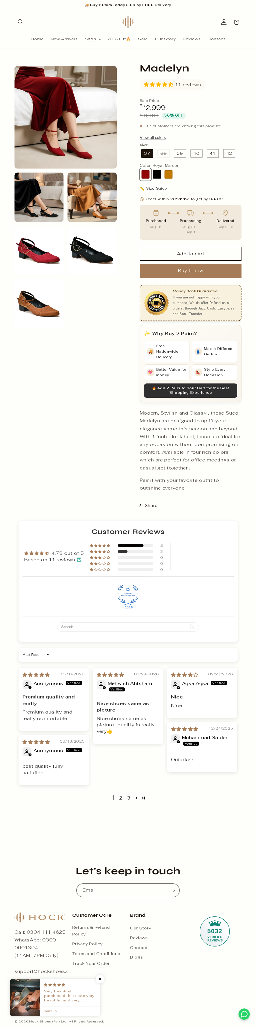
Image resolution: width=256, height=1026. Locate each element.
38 (165, 154)
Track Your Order (91, 963)
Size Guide (153, 188)
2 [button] (120, 798)
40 (196, 153)
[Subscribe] (172, 890)
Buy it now (191, 270)
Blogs (136, 957)
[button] (20, 22)
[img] (36, 675)
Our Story (140, 928)
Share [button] (151, 505)
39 (180, 153)
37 (147, 153)
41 (213, 153)
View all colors (153, 137)
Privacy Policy (87, 943)
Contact (139, 947)
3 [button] (128, 798)
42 (229, 153)
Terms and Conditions (96, 953)
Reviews (139, 937)
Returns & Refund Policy (91, 931)
